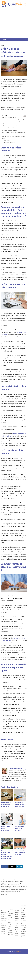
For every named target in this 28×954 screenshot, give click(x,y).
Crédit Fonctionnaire (23, 920)
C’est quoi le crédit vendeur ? (9, 117)
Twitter (3, 929)
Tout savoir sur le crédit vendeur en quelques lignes (13, 137)
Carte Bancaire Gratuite (23, 925)
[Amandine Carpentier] (5, 771)
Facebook (3, 931)
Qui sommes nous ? (3, 912)
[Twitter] (25, 769)
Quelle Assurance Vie (23, 937)
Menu (4, 39)
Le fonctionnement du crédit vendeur (12, 126)
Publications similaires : (9, 142)
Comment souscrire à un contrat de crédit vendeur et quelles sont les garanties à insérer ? (13, 122)
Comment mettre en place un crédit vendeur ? (14, 133)
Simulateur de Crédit (3, 922)
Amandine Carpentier (15, 768)
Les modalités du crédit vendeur (10, 128)
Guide (2, 45)
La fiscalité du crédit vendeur (9, 130)
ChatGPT (3, 933)
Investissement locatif (23, 907)
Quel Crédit (19, 951)
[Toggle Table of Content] (24, 115)
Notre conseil (7, 140)
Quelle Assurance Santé (23, 931)
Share (5, 866)
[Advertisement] (14, 23)
